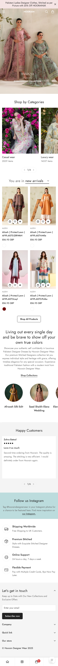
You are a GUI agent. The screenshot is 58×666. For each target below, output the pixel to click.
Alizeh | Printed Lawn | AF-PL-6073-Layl (13, 297)
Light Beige (32, 309)
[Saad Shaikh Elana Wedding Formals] (39, 393)
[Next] (33, 170)
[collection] (14, 393)
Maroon (4, 309)
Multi (4, 245)
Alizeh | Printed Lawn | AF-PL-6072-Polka (41, 297)
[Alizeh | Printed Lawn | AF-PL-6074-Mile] (43, 206)
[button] (52, 11)
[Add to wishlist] (15, 221)
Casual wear (8, 157)
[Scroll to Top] (53, 651)
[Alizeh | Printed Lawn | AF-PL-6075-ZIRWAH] (15, 206)
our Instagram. (29, 513)
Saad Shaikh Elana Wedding (39, 408)
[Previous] (24, 170)
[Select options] (10, 221)
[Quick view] (20, 221)
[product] (7, 661)
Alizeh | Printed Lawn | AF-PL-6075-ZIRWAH (13, 234)
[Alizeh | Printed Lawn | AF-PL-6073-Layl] (15, 269)
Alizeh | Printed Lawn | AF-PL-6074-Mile (41, 234)
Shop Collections (29, 375)
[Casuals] (20, 131)
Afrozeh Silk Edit (13, 406)
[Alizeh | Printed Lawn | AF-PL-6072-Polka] (43, 269)
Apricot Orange (32, 245)
